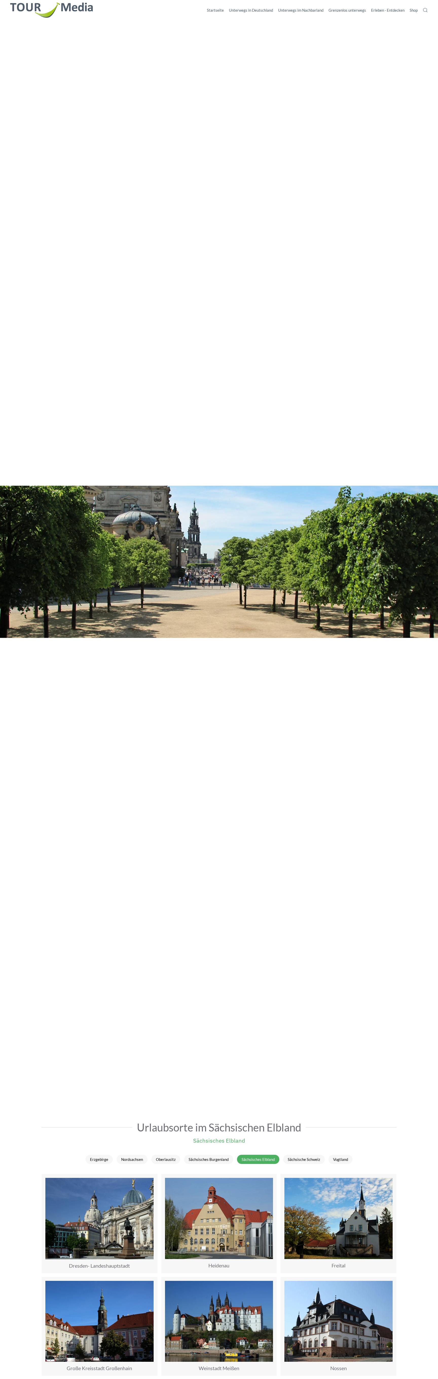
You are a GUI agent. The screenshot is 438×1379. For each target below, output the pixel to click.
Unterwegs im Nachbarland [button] (300, 10)
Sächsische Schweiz (304, 1159)
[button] (425, 10)
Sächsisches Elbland (219, 1140)
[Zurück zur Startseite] (51, 10)
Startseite (215, 10)
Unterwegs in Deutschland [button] (251, 10)
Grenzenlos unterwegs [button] (347, 10)
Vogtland (340, 1159)
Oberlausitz (166, 1159)
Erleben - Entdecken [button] (388, 10)
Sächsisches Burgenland (209, 1159)
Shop (414, 10)
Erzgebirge (99, 1159)
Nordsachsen (132, 1159)
